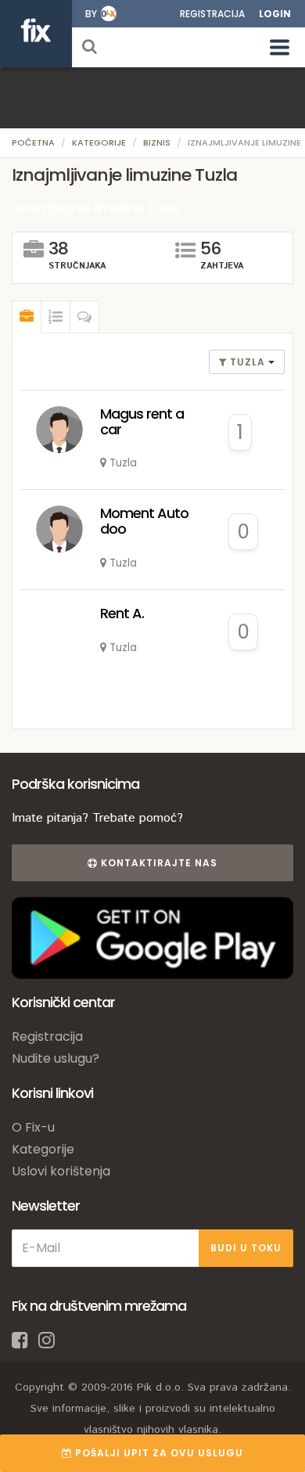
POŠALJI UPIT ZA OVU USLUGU (157, 1452)
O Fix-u (33, 1127)
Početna (33, 142)
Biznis (156, 142)
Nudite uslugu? (55, 1058)
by (91, 13)
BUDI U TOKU (246, 1247)
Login (275, 13)
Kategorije (99, 142)
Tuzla (247, 362)
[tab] (26, 317)
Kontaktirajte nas (157, 862)
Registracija (212, 13)
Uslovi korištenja (61, 1171)
